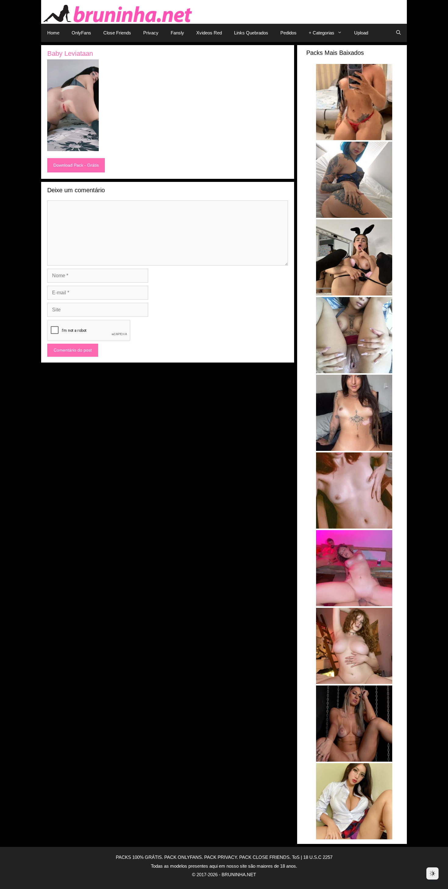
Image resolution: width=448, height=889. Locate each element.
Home (53, 32)
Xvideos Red (209, 32)
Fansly (177, 32)
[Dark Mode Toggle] (432, 873)
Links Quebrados (251, 32)
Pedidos (288, 32)
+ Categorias (321, 32)
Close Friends (117, 32)
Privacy (150, 32)
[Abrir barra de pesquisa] (398, 33)
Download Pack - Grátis (76, 165)
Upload (361, 32)
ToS (296, 857)
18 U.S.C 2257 (317, 857)
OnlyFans (81, 32)
